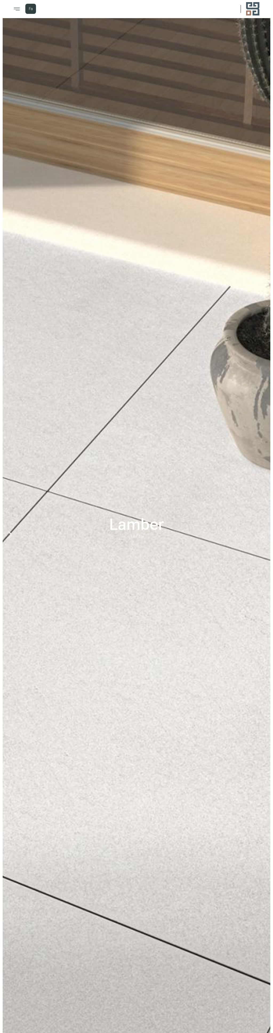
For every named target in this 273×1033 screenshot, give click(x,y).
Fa (31, 9)
